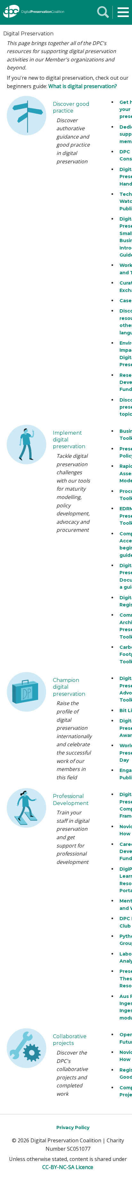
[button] (123, 12)
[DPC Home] (33, 12)
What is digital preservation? (82, 86)
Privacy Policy (72, 1127)
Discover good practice (71, 107)
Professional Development (71, 799)
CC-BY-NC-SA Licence (67, 1167)
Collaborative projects (70, 1039)
